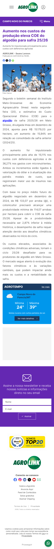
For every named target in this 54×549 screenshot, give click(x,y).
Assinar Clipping (27, 499)
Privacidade (35, 506)
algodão (7, 120)
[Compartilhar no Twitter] (7, 60)
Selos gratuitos (27, 495)
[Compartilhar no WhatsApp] (13, 60)
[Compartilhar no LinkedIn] (10, 60)
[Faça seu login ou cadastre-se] (43, 7)
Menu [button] (46, 21)
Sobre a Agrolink (27, 486)
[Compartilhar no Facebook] (4, 60)
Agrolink (8, 53)
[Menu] (11, 7)
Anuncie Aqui (27, 489)
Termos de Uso (20, 506)
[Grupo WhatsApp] (48, 543)
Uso (43, 534)
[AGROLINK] (28, 7)
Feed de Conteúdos (27, 492)
